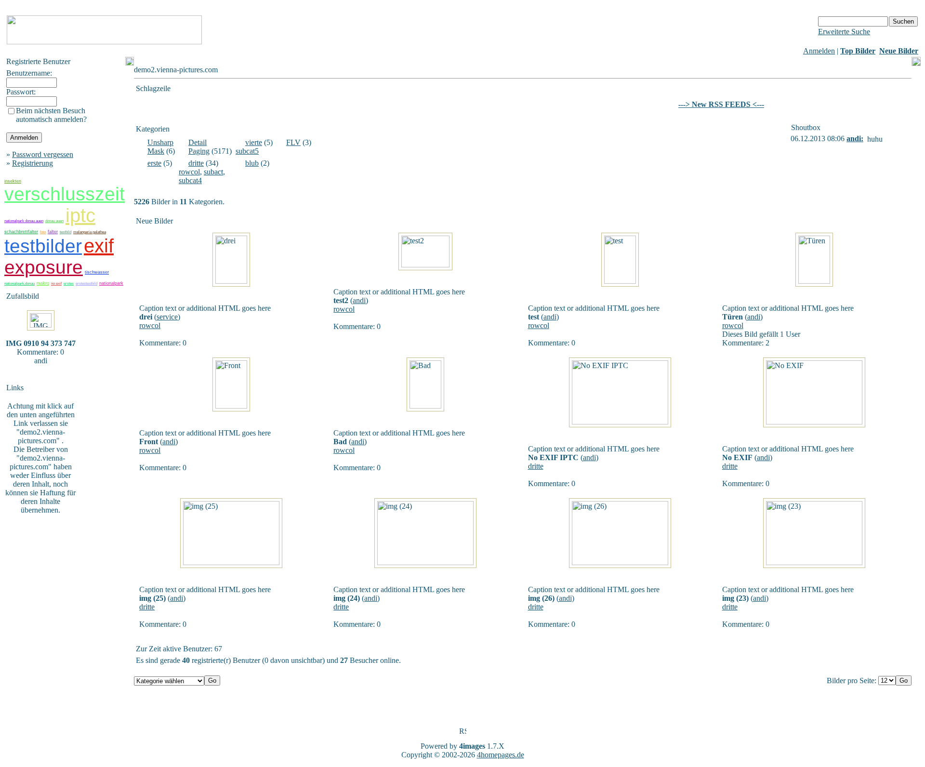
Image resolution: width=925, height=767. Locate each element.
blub (252, 163)
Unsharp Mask (160, 146)
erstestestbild (86, 283)
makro (43, 283)
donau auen (54, 221)
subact (213, 172)
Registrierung (32, 163)
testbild (65, 232)
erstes (69, 283)
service (167, 317)
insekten (12, 181)
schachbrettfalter (21, 231)
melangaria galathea (89, 232)
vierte (253, 142)
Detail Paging (199, 146)
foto (43, 232)
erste (154, 163)
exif (99, 245)
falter (53, 231)
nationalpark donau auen (23, 221)
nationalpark (111, 283)
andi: (854, 138)
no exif (56, 283)
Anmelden (819, 51)
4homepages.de (500, 755)
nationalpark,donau (19, 283)
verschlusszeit (64, 194)
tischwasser (97, 272)
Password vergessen (42, 154)
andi (359, 300)
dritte (196, 163)
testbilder (43, 246)
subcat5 (247, 151)
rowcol (189, 172)
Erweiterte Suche (844, 31)
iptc (80, 215)
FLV (293, 142)
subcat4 (190, 180)
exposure (43, 267)
